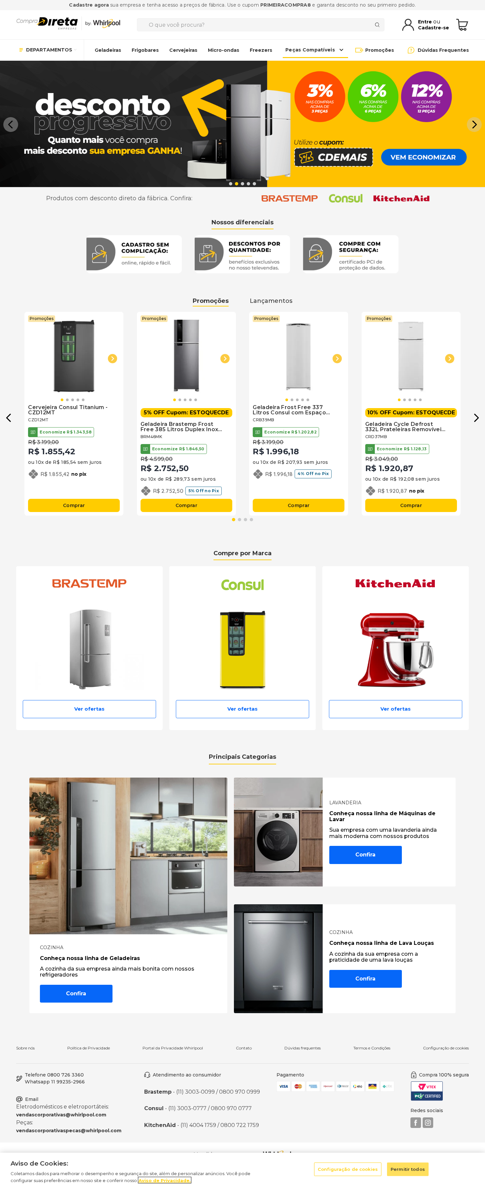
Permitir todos (408, 1169)
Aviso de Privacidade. (165, 1180)
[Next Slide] (474, 124)
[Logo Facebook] (415, 1126)
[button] (230, 183)
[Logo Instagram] (428, 1126)
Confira (76, 993)
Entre (425, 22)
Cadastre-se (433, 28)
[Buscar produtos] (378, 24)
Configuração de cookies (446, 1048)
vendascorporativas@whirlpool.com (61, 1115)
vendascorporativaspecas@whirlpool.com (68, 1131)
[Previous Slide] (10, 124)
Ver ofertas (89, 709)
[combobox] (260, 24)
